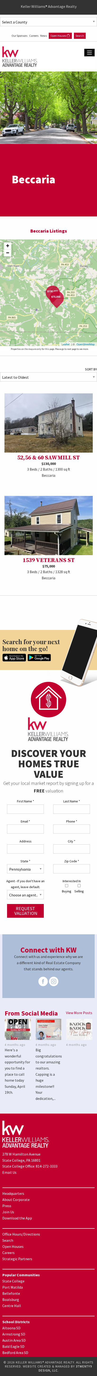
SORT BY (91, 369)
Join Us (8, 1212)
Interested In (72, 881)
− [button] (7, 253)
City (71, 841)
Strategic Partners (17, 1258)
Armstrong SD (13, 1334)
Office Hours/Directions (21, 1234)
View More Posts (79, 1012)
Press (6, 1205)
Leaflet (65, 344)
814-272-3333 (46, 1166)
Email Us (9, 1172)
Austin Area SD (14, 1340)
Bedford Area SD (15, 1352)
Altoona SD (11, 1328)
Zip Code (71, 861)
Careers (34, 35)
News (43, 35)
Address (26, 841)
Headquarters (13, 1193)
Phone (71, 821)
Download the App (17, 1218)
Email (25, 821)
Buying (66, 891)
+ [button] (7, 246)
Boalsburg (10, 1299)
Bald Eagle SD (13, 1346)
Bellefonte (11, 1293)
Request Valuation (25, 910)
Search (80, 35)
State (25, 861)
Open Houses (58, 35)
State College (13, 1281)
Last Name (71, 801)
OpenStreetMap (86, 344)
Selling (79, 891)
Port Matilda (12, 1287)
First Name (25, 801)
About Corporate (16, 1199)
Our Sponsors (20, 35)
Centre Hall (11, 1305)
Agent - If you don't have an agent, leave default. (25, 884)
